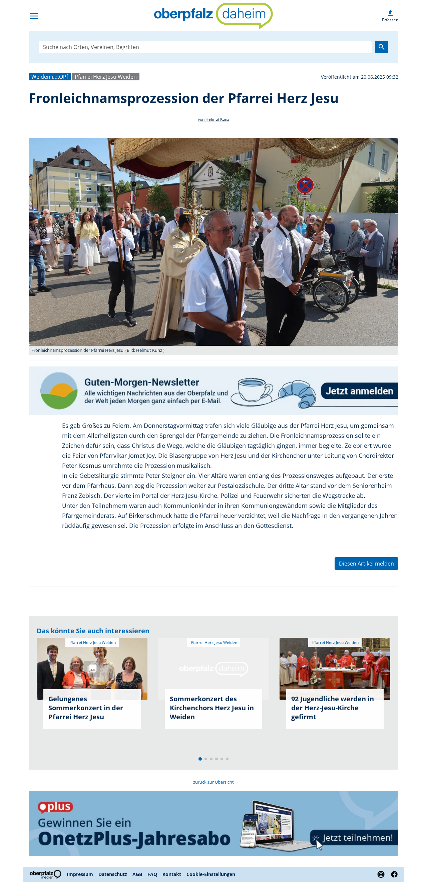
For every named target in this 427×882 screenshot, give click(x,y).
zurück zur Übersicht (213, 782)
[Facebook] (393, 874)
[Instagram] (381, 874)
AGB (137, 874)
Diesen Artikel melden (366, 563)
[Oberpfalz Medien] (46, 874)
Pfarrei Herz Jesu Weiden (106, 76)
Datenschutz (112, 874)
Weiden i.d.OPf (49, 76)
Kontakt (171, 874)
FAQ (152, 874)
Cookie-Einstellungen (210, 874)
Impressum (80, 874)
